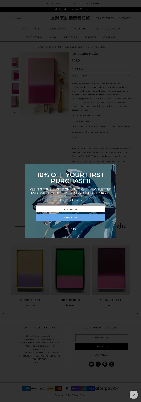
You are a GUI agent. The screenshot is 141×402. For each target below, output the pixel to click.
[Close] (114, 165)
